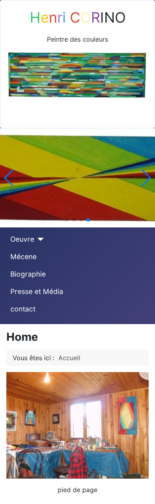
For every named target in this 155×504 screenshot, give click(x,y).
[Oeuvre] (39, 239)
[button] (66, 219)
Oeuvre (22, 239)
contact (22, 309)
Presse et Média (36, 291)
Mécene (23, 256)
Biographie (28, 274)
